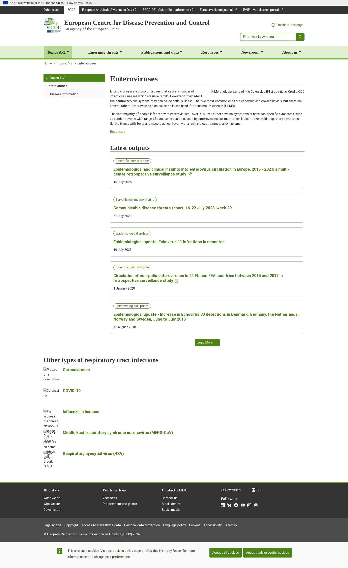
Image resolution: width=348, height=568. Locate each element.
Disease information (64, 94)
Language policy (174, 525)
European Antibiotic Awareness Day (107, 11)
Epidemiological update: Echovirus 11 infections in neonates (169, 241)
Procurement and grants (120, 504)
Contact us (169, 498)
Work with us (114, 490)
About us (290, 52)
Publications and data (160, 52)
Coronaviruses (76, 369)
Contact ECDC (174, 490)
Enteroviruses (57, 86)
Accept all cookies (225, 553)
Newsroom (250, 52)
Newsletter (233, 490)
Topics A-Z (56, 52)
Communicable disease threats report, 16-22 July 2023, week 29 (172, 208)
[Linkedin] (223, 505)
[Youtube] (243, 505)
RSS (259, 490)
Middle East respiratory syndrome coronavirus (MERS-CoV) (118, 432)
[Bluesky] (229, 505)
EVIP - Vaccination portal (261, 11)
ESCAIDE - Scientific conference (165, 11)
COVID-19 (72, 390)
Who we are (52, 504)
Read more (117, 132)
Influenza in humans (81, 411)
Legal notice (52, 525)
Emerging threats (103, 52)
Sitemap (231, 525)
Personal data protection (142, 525)
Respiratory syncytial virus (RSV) (93, 453)
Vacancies (110, 498)
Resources (210, 52)
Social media (171, 510)
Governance (52, 510)
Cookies (194, 525)
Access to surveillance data (101, 525)
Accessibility (213, 525)
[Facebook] (236, 505)
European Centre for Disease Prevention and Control (137, 22)
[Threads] (256, 505)
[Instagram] (249, 505)
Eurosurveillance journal (217, 11)
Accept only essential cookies (267, 553)
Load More (205, 342)
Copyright (71, 525)
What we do (52, 498)
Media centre (171, 504)
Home (48, 63)
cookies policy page (127, 551)
